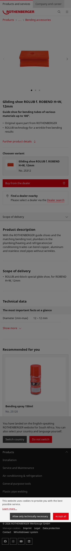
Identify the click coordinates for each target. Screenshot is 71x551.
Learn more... (9, 508)
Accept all (60, 516)
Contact (7, 532)
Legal (37, 528)
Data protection (51, 528)
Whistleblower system (26, 532)
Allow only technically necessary (30, 516)
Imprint (27, 528)
